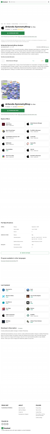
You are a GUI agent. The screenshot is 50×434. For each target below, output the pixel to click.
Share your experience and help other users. (27, 36)
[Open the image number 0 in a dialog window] (10, 90)
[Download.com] (4, 2)
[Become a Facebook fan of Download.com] (2, 424)
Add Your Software (22, 410)
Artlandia (20, 328)
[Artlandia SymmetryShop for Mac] (2, 27)
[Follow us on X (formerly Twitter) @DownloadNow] (5, 424)
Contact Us (21, 412)
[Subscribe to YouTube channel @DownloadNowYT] (7, 424)
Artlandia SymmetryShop (20, 26)
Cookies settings (39, 417)
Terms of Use (38, 410)
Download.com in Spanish (23, 414)
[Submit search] (9, 2)
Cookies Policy (38, 412)
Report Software (26, 252)
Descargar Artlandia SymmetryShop (8, 261)
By (7, 29)
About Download (22, 407)
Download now (13, 33)
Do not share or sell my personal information (40, 415)
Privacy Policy (38, 407)
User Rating (15, 29)
